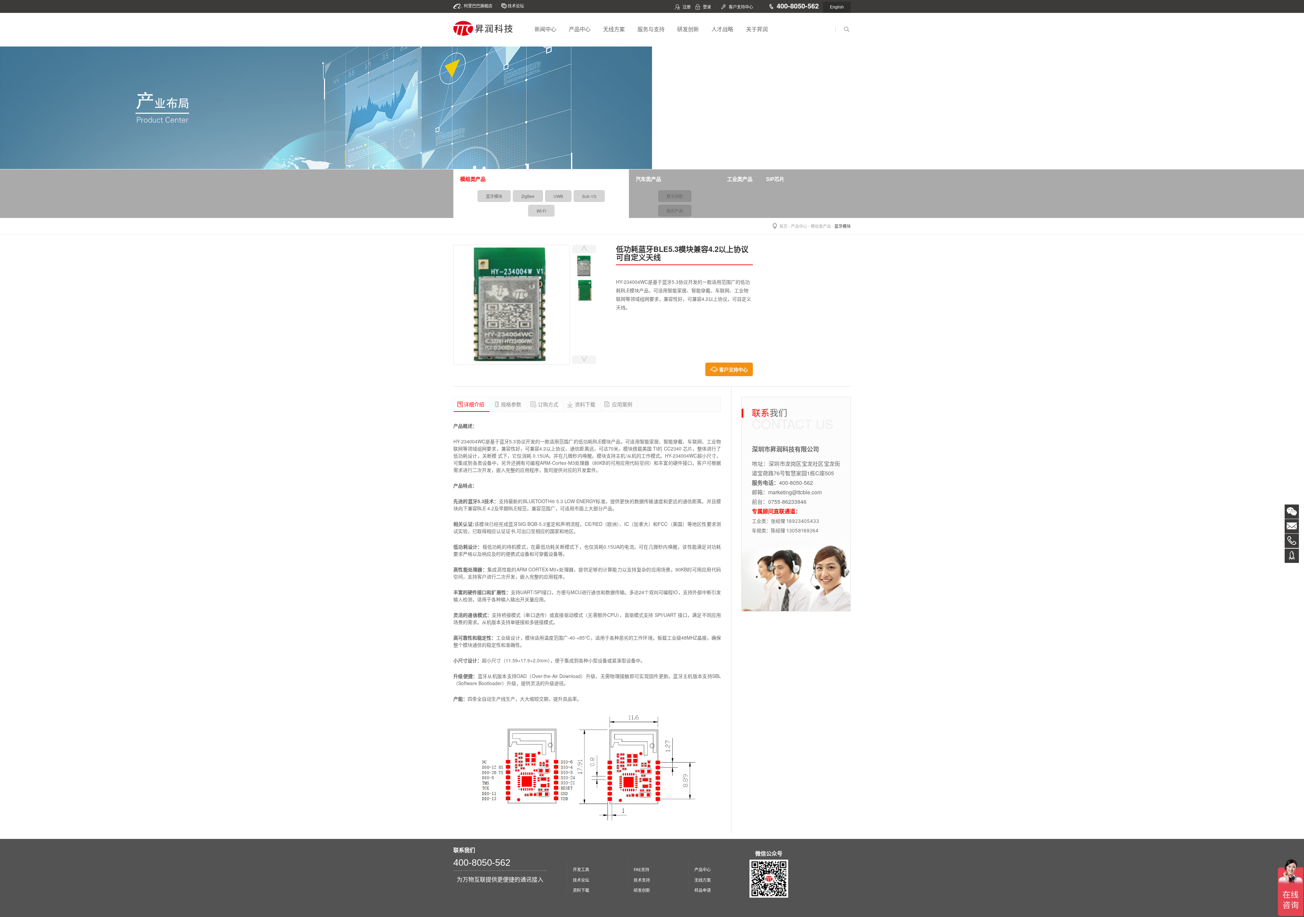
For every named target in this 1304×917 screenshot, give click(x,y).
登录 (707, 7)
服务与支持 (651, 29)
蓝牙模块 (494, 196)
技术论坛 (516, 5)
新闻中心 (545, 29)
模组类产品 (821, 226)
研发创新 (688, 29)
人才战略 (722, 29)
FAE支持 (641, 869)
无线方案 (614, 29)
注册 (687, 7)
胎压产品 (675, 211)
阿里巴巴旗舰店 (478, 5)
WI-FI (541, 211)
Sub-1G (589, 196)
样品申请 (702, 890)
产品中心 (580, 29)
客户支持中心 (741, 7)
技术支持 (642, 880)
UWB (558, 196)
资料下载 (581, 890)
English (837, 7)
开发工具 (581, 869)
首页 (783, 226)
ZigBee (528, 196)
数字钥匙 (675, 196)
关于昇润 (757, 29)
